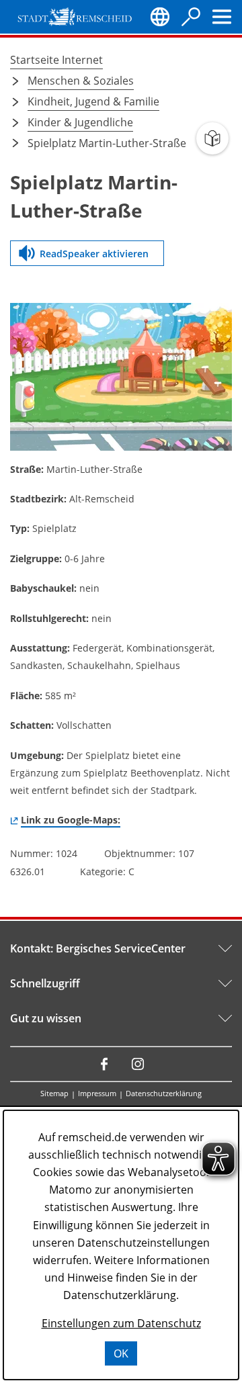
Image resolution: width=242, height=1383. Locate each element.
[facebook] (104, 1064)
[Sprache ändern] (160, 17)
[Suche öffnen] (191, 17)
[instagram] (138, 1064)
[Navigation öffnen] (222, 17)
